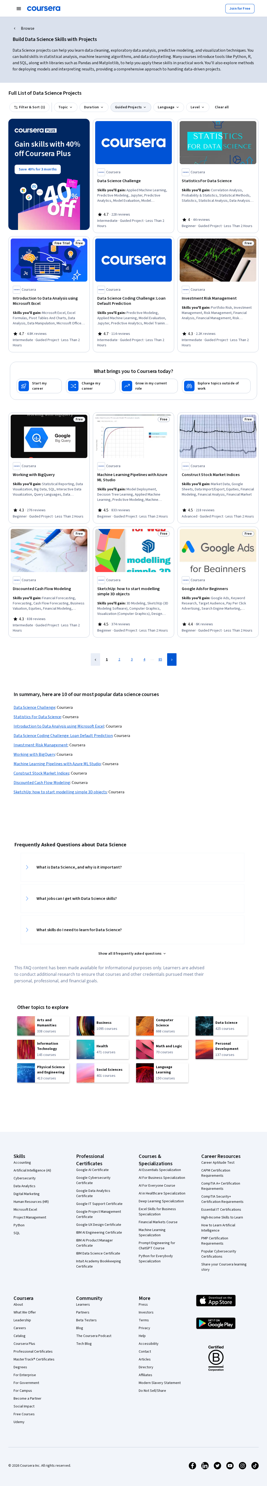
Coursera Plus (24, 1343)
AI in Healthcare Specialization (162, 1193)
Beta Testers (86, 1320)
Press (143, 1304)
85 (160, 659)
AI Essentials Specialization (160, 1170)
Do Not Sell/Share (152, 1390)
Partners (82, 1312)
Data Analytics (24, 1186)
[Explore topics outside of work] (216, 386)
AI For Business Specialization (162, 1177)
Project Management (30, 1217)
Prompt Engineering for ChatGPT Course (157, 1245)
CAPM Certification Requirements (215, 1173)
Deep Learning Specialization (161, 1201)
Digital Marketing (27, 1194)
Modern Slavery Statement (160, 1383)
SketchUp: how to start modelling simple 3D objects (60, 792)
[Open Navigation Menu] (19, 8)
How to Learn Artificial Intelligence (218, 1228)
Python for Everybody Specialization (156, 1258)
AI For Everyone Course (157, 1185)
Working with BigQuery (34, 754)
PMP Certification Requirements (214, 1241)
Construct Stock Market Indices (41, 773)
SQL (17, 1233)
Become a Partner (27, 1398)
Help (142, 1336)
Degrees (20, 1367)
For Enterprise (25, 1375)
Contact (145, 1351)
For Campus (23, 1390)
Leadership (22, 1320)
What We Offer (25, 1312)
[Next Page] (172, 659)
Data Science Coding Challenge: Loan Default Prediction (63, 736)
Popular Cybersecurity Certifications (218, 1254)
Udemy (19, 1422)
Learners (83, 1304)
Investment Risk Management (41, 745)
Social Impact (24, 1406)
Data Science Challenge (34, 707)
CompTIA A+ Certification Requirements (220, 1186)
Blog (79, 1328)
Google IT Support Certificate (99, 1203)
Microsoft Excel (25, 1209)
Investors (146, 1312)
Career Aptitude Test (217, 1162)
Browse (27, 28)
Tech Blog (84, 1343)
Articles (145, 1359)
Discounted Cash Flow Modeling (42, 783)
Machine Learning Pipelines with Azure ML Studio (57, 764)
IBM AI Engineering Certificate (99, 1232)
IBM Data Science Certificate (98, 1253)
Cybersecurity (25, 1178)
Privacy (144, 1328)
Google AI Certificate (92, 1170)
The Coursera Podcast (93, 1336)
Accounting (22, 1162)
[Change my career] (90, 386)
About (18, 1304)
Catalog (20, 1336)
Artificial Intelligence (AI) (32, 1170)
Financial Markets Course (158, 1222)
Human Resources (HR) (31, 1201)
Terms (144, 1320)
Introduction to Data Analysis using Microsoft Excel (59, 726)
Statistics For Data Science (37, 717)
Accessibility (149, 1343)
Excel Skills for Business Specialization (157, 1211)
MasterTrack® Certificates (34, 1359)
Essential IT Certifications (221, 1209)
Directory (146, 1367)
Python (19, 1225)
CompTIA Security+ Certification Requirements (222, 1199)
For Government (26, 1383)
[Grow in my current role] (149, 386)
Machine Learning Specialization (152, 1232)
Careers (20, 1328)
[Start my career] (39, 386)
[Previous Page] (95, 659)
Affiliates (145, 1375)
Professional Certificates (33, 1351)
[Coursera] (43, 8)
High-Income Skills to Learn (222, 1217)
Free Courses (24, 1414)
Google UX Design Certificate (98, 1224)
